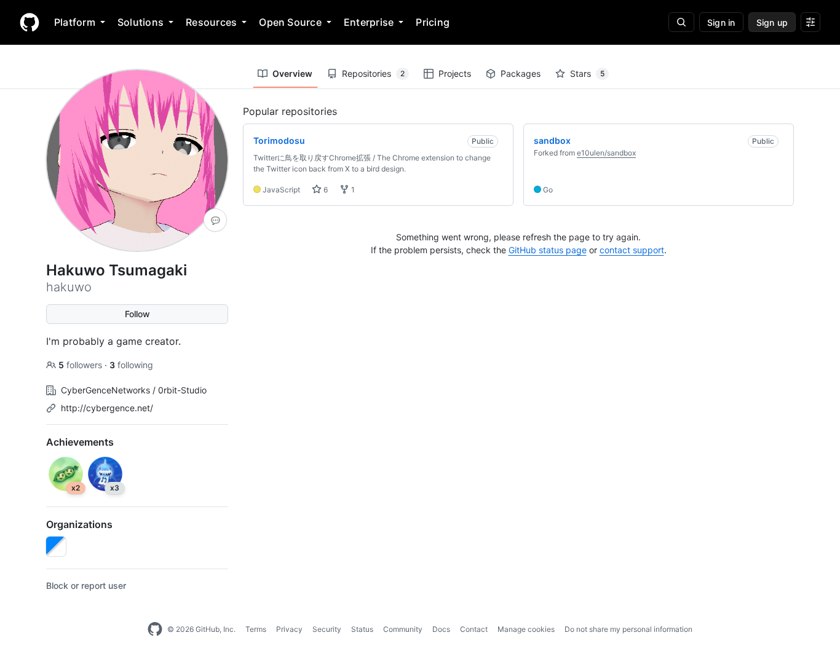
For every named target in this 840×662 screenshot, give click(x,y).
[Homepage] (29, 22)
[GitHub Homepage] (155, 629)
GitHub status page (548, 250)
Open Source (290, 22)
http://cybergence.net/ (107, 408)
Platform (74, 22)
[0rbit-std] (56, 546)
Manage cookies (526, 629)
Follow (137, 314)
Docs (441, 629)
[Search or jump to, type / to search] (681, 22)
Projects (454, 73)
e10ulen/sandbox (606, 152)
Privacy (289, 629)
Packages (521, 73)
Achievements (80, 442)
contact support (632, 250)
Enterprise (369, 22)
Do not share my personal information (628, 629)
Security (326, 629)
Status (362, 629)
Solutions (140, 22)
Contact (474, 629)
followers (81, 365)
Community (402, 629)
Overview (292, 73)
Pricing (433, 22)
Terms (255, 629)
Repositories (373, 73)
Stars (587, 73)
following (131, 365)
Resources (211, 22)
